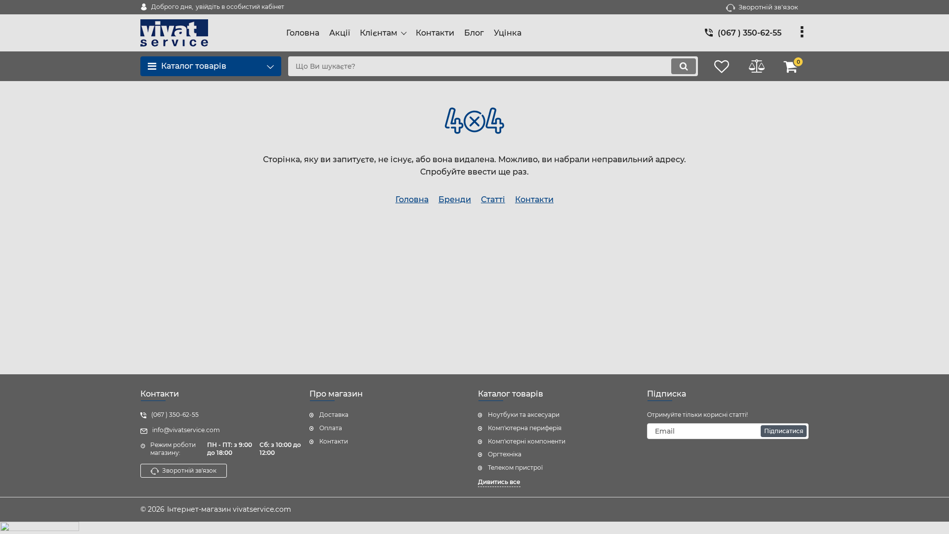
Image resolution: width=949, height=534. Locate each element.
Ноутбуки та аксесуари (524, 414)
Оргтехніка (504, 454)
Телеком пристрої (515, 467)
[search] (683, 66)
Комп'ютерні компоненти (526, 441)
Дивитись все (499, 482)
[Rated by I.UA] (474, 528)
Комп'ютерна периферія (524, 428)
